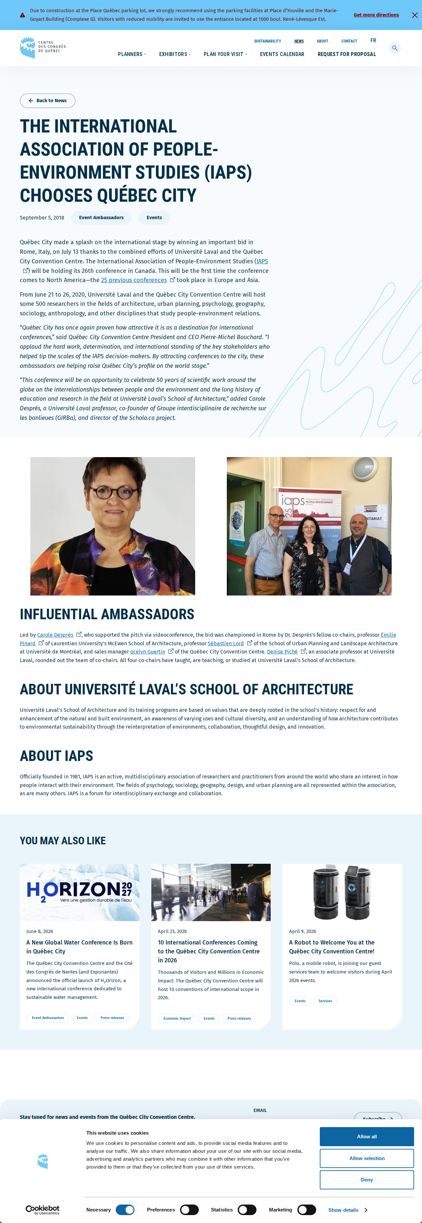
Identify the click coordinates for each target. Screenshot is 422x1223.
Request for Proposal (347, 54)
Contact (349, 41)
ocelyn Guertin (151, 652)
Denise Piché (286, 652)
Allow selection (367, 1158)
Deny (367, 1179)
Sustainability (267, 41)
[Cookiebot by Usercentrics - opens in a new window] (43, 1210)
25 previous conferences (138, 280)
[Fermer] (414, 15)
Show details (343, 1210)
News (299, 41)
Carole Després (59, 635)
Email (260, 1110)
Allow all (367, 1136)
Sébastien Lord (230, 643)
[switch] (189, 1210)
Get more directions (376, 15)
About (322, 41)
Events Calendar (282, 54)
